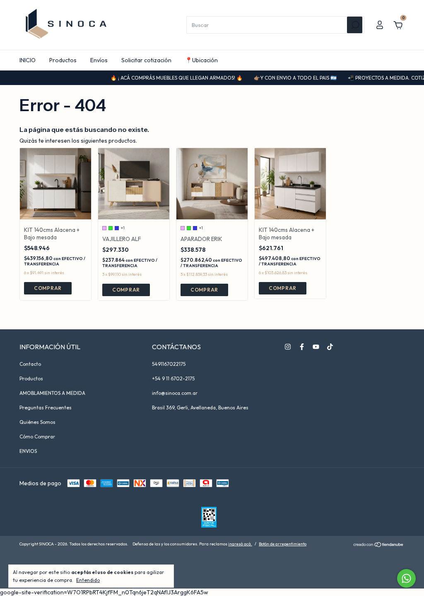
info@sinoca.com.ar (175, 393)
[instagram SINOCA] (287, 346)
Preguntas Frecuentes (45, 407)
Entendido (88, 580)
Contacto (30, 364)
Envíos (99, 60)
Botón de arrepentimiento (282, 544)
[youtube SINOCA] (316, 346)
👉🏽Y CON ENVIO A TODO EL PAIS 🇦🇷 (288, 78)
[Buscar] (354, 25)
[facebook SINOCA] (302, 346)
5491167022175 (169, 364)
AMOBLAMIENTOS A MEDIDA (52, 393)
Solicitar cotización (146, 60)
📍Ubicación (201, 60)
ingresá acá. (240, 544)
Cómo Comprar (37, 436)
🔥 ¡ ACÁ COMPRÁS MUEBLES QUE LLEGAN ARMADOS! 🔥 (169, 78)
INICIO (27, 60)
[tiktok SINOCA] (330, 346)
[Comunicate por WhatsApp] (406, 578)
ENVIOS (28, 451)
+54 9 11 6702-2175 (173, 378)
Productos (63, 60)
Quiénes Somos (37, 422)
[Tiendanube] (379, 545)
